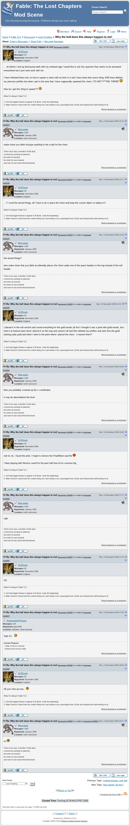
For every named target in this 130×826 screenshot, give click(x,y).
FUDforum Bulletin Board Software (74, 821)
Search (78, 31)
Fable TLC (16, 37)
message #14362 (65, 665)
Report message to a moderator (113, 109)
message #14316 (65, 121)
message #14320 (65, 304)
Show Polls (36, 41)
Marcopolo (23, 129)
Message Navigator (53, 41)
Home (123, 31)
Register (100, 31)
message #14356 (65, 495)
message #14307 (61, 47)
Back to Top (65, 790)
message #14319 (65, 235)
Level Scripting (45, 37)
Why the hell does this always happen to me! (29, 47)
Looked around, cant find (115, 780)
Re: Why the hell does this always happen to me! (31, 121)
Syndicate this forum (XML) (110, 794)
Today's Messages (19, 41)
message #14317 (65, 180)
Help (88, 31)
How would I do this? (113, 785)
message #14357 (65, 557)
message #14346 (65, 432)
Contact (59, 813)
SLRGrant (23, 51)
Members (64, 31)
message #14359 (65, 612)
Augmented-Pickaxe (16, 620)
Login (112, 31)
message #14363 (65, 721)
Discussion (29, 37)
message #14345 (65, 367)
